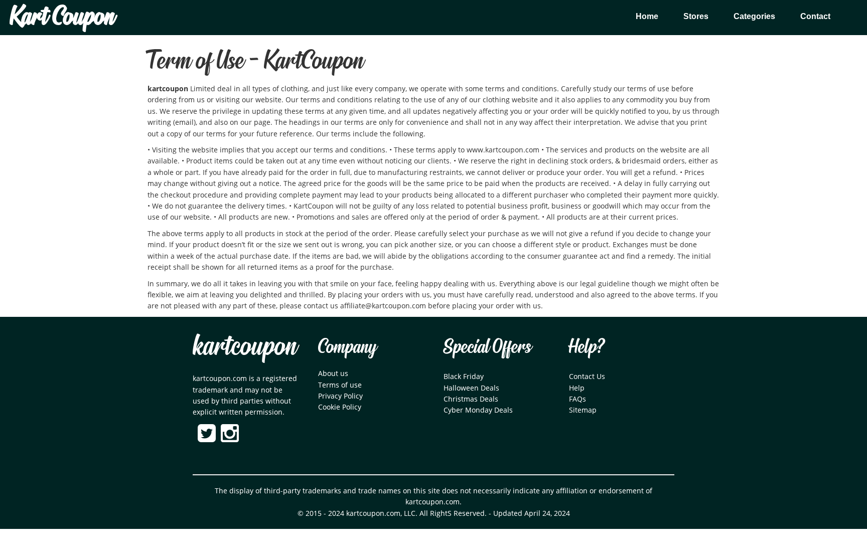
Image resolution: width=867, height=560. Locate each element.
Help (577, 388)
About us (333, 373)
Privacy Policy (340, 396)
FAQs (577, 399)
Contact (815, 16)
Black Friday (464, 376)
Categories (754, 16)
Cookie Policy (339, 407)
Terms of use (340, 385)
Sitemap (583, 410)
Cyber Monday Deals (478, 410)
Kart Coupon (62, 17)
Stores (695, 16)
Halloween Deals (471, 388)
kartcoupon (245, 347)
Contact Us (587, 376)
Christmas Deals (471, 399)
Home (647, 16)
